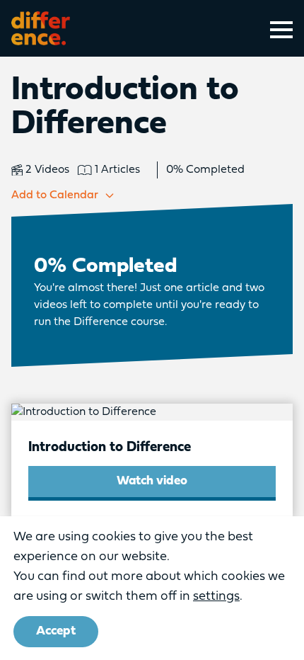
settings (216, 596)
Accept (56, 631)
